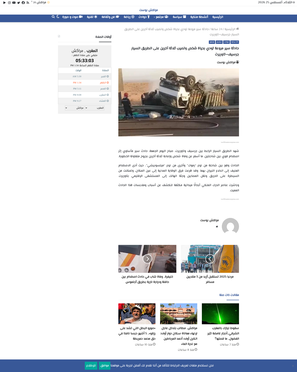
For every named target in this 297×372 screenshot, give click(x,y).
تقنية (90, 17)
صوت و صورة (70, 17)
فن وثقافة (109, 17)
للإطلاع (91, 365)
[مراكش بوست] (235, 18)
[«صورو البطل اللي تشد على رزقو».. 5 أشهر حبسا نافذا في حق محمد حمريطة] (136, 313)
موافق (104, 365)
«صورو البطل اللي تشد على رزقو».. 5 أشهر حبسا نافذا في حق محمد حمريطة (136, 333)
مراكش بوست (226, 62)
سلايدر (219, 42)
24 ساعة (216, 29)
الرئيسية (217, 17)
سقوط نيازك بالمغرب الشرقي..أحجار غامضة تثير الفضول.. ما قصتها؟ (223, 333)
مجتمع (160, 17)
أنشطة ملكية (199, 17)
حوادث (143, 17)
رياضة (127, 17)
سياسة (178, 17)
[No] (293, 365)
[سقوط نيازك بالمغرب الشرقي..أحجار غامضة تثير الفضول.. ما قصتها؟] (220, 313)
